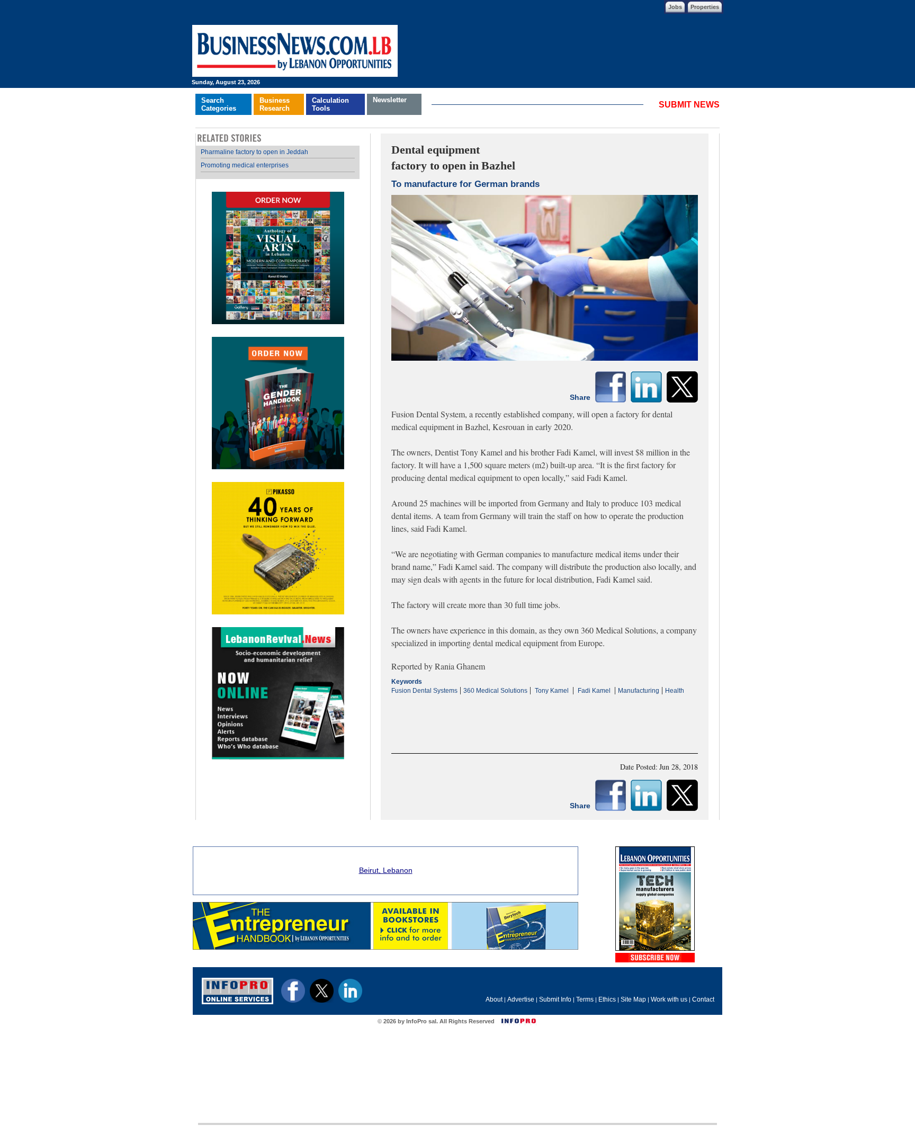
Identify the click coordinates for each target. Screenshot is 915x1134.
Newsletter (390, 100)
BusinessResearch (274, 104)
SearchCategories (218, 104)
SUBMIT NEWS (689, 104)
